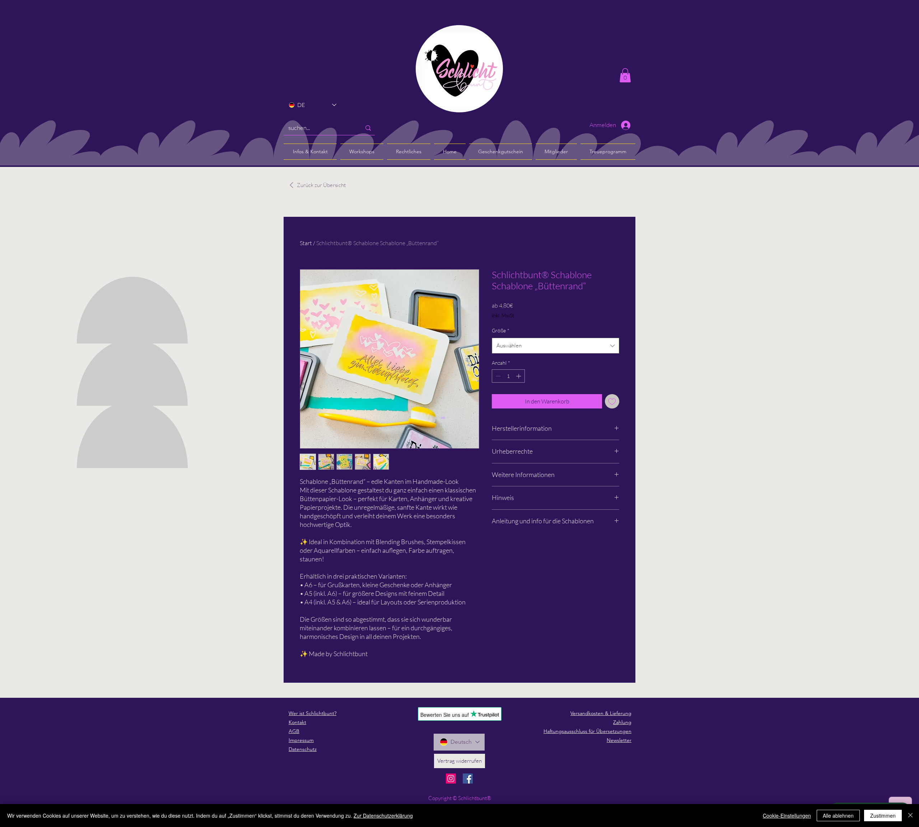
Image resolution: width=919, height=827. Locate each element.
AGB (294, 731)
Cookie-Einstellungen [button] (787, 815)
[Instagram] (451, 779)
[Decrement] (497, 376)
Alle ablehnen (838, 815)
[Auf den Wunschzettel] (612, 401)
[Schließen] (910, 815)
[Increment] (519, 376)
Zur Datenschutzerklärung (383, 815)
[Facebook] (468, 779)
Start (306, 243)
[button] (625, 75)
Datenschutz (303, 749)
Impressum (301, 740)
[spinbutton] (508, 376)
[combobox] (555, 346)
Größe (500, 330)
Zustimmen (883, 815)
